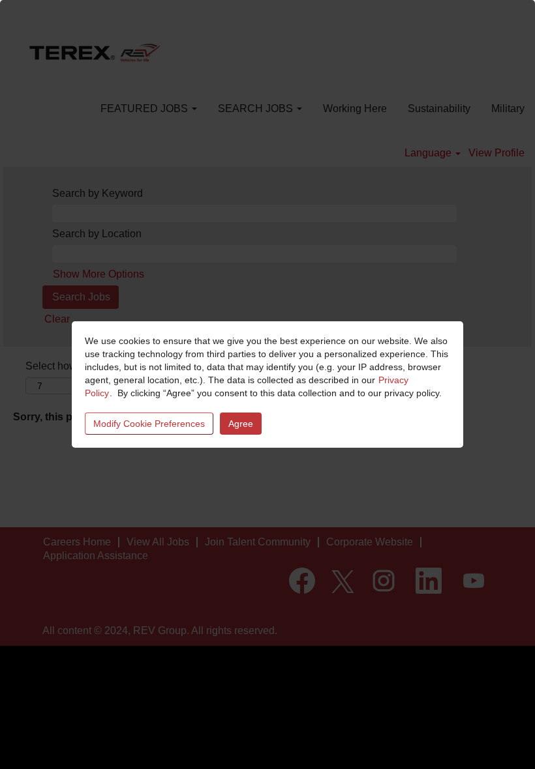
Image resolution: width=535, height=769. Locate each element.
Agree (240, 423)
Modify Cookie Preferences (149, 423)
